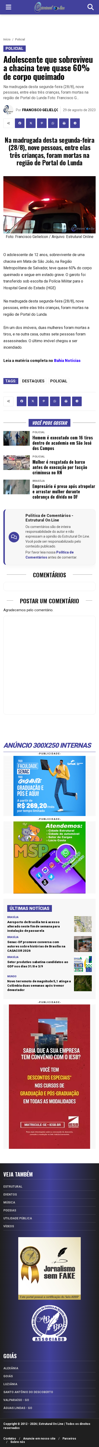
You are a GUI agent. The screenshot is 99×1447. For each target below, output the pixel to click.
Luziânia (10, 1384)
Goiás (8, 1376)
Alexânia (10, 1368)
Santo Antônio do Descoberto (28, 1392)
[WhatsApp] (53, 123)
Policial (20, 39)
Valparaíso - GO (16, 1400)
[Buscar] (90, 7)
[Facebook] (20, 123)
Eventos (10, 1194)
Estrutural (12, 1186)
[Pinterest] (42, 123)
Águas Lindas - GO (17, 1408)
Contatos (9, 1438)
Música (9, 1202)
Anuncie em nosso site (39, 1438)
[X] (31, 123)
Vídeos (8, 1226)
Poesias (9, 1210)
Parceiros (69, 1438)
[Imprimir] (64, 123)
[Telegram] (75, 123)
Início (7, 39)
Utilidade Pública (17, 1218)
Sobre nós (17, 1442)
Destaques (33, 381)
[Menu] (8, 7)
